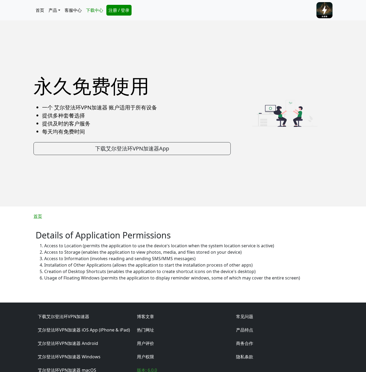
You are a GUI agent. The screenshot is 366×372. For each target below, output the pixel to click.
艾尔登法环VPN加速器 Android (68, 343)
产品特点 (244, 330)
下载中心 (94, 10)
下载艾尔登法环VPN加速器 (63, 316)
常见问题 (244, 316)
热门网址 (145, 330)
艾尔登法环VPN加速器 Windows (69, 357)
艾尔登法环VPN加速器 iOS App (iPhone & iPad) (84, 330)
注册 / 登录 (119, 10)
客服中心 (73, 10)
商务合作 (244, 343)
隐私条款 (244, 357)
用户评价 (145, 343)
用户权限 (145, 357)
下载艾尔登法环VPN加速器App (132, 148)
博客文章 (145, 316)
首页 (40, 10)
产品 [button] (52, 10)
